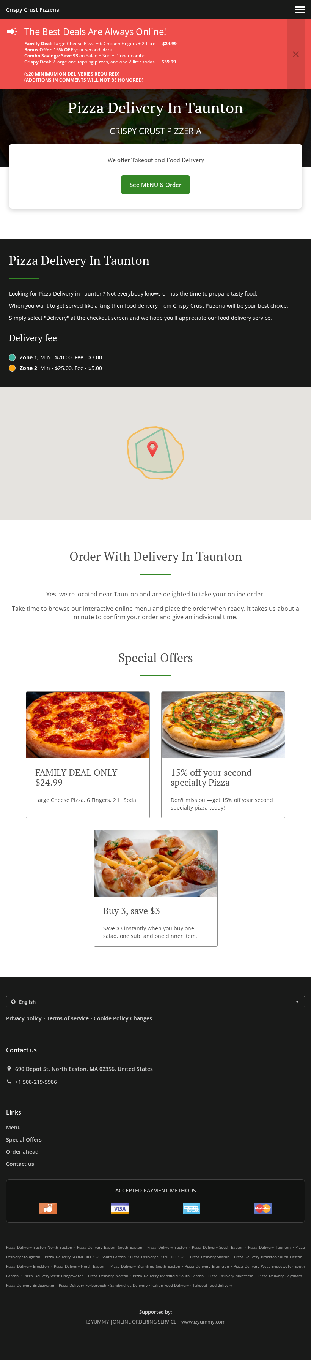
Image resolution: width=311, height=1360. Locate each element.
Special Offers (24, 1139)
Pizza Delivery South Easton (217, 1247)
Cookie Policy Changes (123, 1018)
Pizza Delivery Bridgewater (30, 1285)
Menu (13, 1127)
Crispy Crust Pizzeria (33, 9)
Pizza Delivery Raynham (280, 1275)
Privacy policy (24, 1018)
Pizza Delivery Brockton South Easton (268, 1256)
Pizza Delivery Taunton (269, 1247)
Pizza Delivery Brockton (27, 1266)
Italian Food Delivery (170, 1285)
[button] (300, 9)
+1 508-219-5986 (36, 1082)
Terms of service (68, 1018)
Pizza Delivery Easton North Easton (39, 1247)
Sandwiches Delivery (129, 1285)
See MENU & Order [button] (155, 184)
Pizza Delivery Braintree (207, 1266)
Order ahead (22, 1151)
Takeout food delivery (212, 1285)
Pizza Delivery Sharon (209, 1256)
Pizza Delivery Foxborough (82, 1285)
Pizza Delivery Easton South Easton (110, 1247)
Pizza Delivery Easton (167, 1247)
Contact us (20, 1163)
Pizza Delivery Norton (108, 1275)
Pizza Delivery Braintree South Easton (145, 1266)
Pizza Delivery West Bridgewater (53, 1275)
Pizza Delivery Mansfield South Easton (168, 1275)
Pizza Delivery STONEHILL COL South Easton (85, 1256)
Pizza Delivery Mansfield (230, 1275)
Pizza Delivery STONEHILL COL (157, 1256)
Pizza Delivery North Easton (79, 1266)
